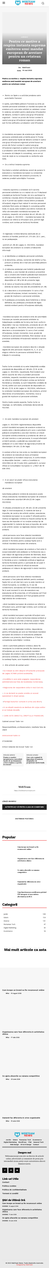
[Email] (24, 824)
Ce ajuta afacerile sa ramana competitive (21, 1076)
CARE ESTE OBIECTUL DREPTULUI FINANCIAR (23, 716)
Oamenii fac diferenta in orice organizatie (28, 883)
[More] (40, 824)
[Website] (10, 1170)
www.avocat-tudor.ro (11, 735)
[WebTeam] (24, 777)
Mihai (7, 993)
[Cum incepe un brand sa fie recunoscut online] (9, 848)
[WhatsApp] (19, 824)
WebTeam (26, 67)
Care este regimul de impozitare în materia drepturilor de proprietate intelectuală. (36, 760)
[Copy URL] (35, 824)
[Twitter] (14, 824)
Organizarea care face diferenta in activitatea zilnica (30, 859)
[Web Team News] (25, 3)
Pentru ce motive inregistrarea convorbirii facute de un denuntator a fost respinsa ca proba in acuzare (12, 761)
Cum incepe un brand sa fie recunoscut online (28, 848)
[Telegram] (29, 824)
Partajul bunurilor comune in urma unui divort (22, 702)
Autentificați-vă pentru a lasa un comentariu (24, 807)
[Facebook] (8, 824)
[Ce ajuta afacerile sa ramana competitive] (9, 871)
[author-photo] (3, 993)
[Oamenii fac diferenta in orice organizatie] (9, 882)
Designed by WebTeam (24, 1265)
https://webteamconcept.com (24, 790)
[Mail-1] (17, 1170)
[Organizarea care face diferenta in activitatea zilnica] (9, 859)
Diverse (5, 1206)
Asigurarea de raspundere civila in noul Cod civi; (23, 688)
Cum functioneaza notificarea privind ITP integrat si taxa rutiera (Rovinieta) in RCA (31, 894)
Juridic (24, 37)
